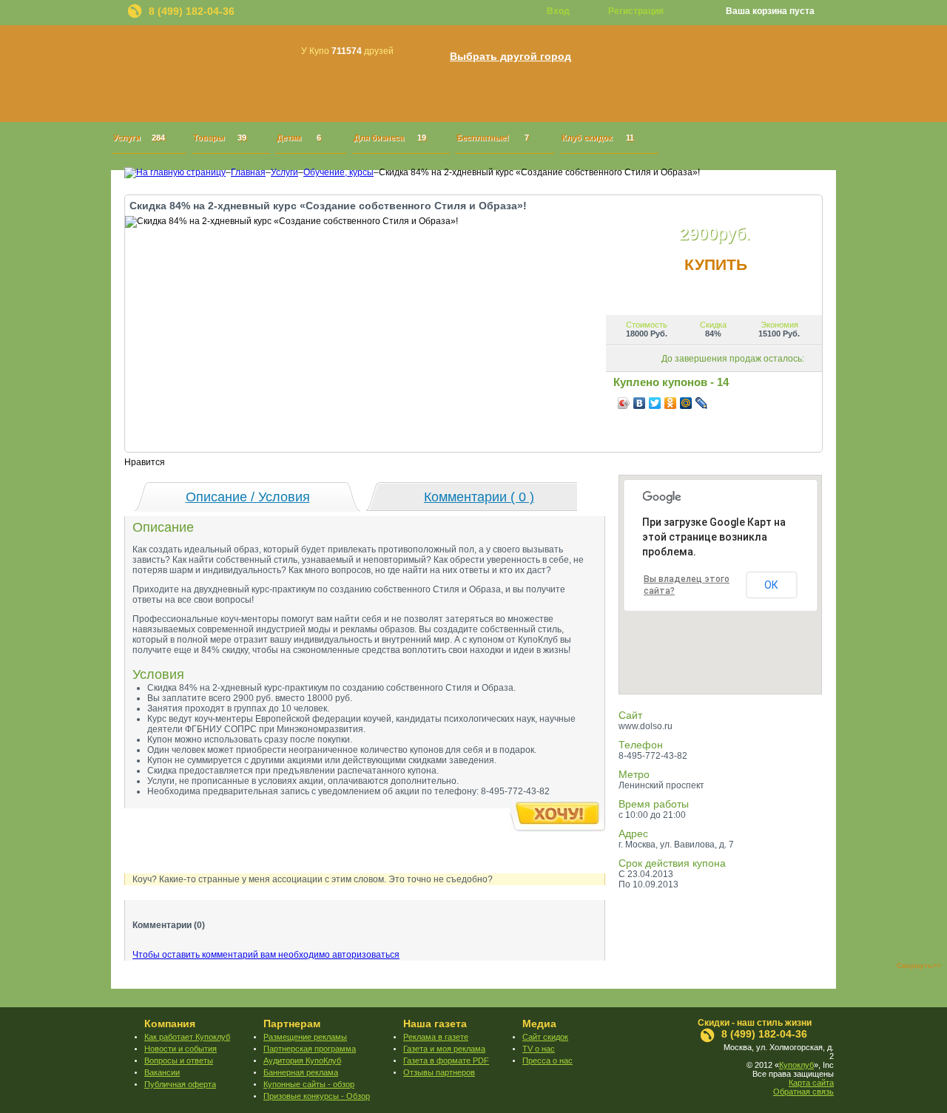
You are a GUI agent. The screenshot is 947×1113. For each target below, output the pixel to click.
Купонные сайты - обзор (308, 1084)
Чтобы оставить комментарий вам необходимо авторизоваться (266, 955)
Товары (219, 137)
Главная (248, 172)
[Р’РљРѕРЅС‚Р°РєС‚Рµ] (639, 403)
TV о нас (538, 1048)
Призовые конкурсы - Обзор (316, 1096)
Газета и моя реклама (444, 1048)
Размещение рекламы (305, 1036)
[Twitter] (655, 403)
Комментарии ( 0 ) (479, 497)
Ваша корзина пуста (770, 11)
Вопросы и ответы (178, 1060)
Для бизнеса (390, 137)
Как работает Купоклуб (187, 1036)
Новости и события (180, 1048)
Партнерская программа (309, 1048)
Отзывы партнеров (439, 1072)
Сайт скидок (545, 1036)
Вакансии (162, 1072)
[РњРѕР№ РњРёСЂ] (686, 403)
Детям (299, 137)
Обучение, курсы (338, 172)
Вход (558, 11)
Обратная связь (803, 1091)
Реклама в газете (435, 1036)
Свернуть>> (919, 965)
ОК (771, 585)
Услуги (139, 137)
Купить (715, 264)
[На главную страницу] (175, 172)
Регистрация (636, 11)
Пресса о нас (547, 1060)
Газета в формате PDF (446, 1060)
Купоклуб (796, 1064)
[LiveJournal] (702, 403)
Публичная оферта (180, 1084)
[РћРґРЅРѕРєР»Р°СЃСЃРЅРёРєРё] (670, 403)
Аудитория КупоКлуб (302, 1060)
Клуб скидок (598, 137)
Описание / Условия (248, 497)
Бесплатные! (492, 137)
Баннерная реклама (300, 1072)
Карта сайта (811, 1082)
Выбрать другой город (510, 56)
